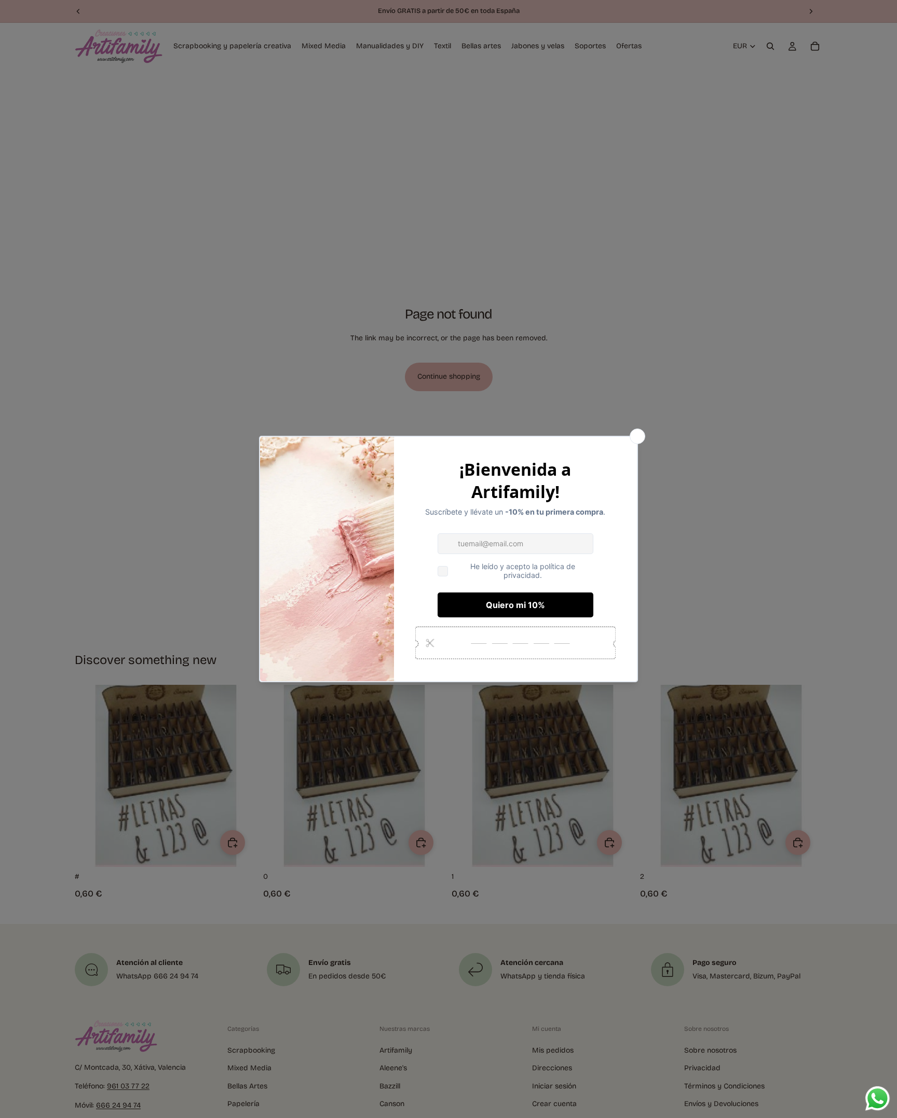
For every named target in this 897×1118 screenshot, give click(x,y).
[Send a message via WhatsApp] (877, 1098)
